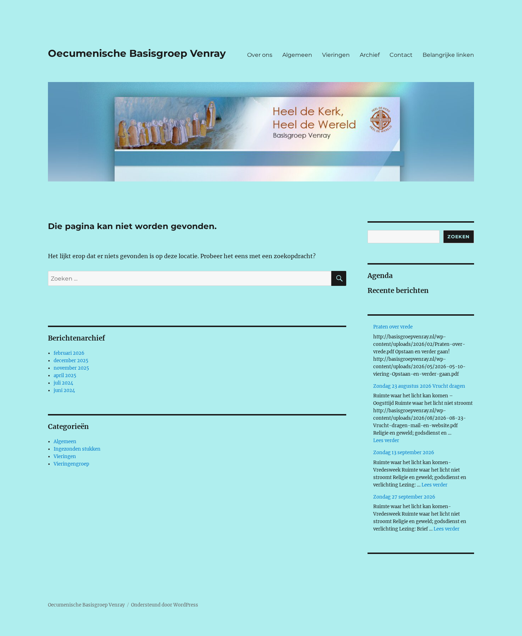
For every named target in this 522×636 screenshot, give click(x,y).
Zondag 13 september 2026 (403, 453)
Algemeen (297, 54)
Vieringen (336, 54)
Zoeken (458, 236)
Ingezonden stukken (77, 449)
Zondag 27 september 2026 (404, 497)
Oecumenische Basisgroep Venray (137, 53)
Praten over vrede (393, 327)
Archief (370, 54)
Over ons (259, 54)
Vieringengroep (71, 464)
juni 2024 (64, 390)
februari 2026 (69, 353)
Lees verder (386, 440)
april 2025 (65, 376)
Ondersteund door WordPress (164, 605)
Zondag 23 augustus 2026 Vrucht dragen (419, 386)
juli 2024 (63, 383)
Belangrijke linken (448, 54)
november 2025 (71, 368)
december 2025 (71, 361)
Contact (401, 54)
